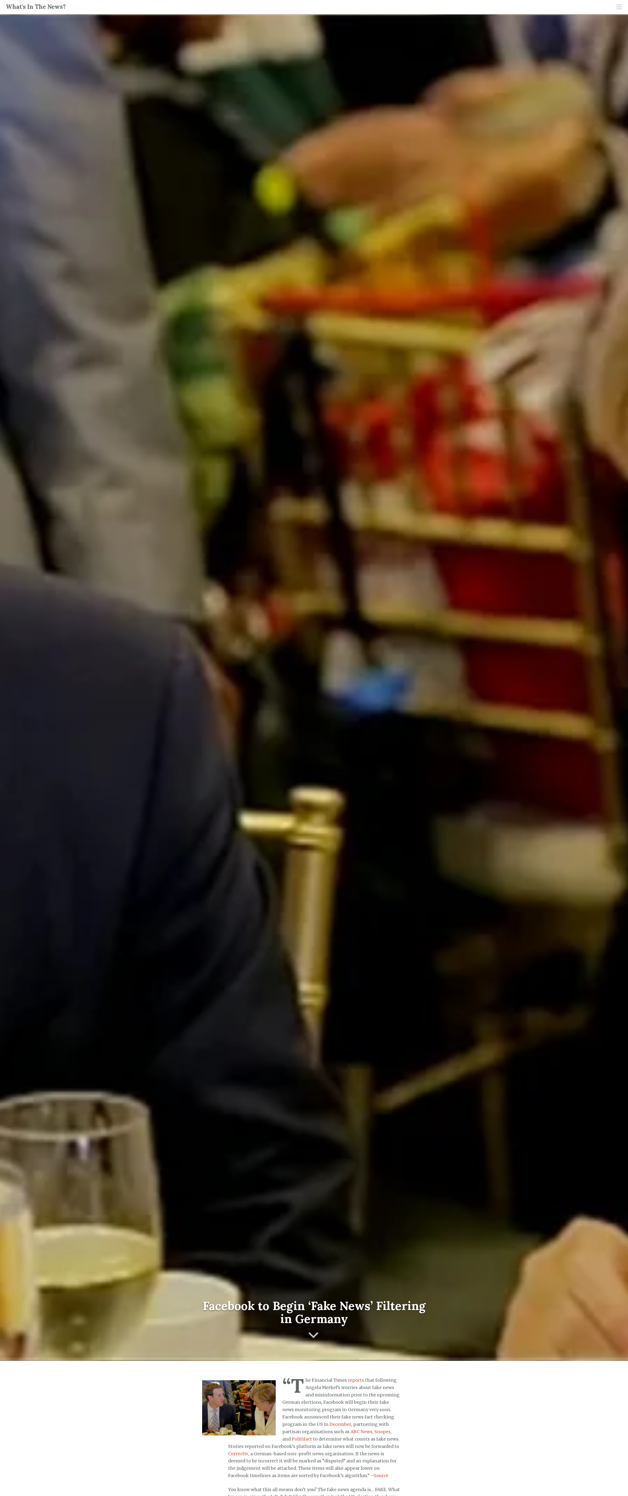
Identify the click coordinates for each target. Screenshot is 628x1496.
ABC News (361, 1431)
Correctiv (238, 1454)
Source (381, 1475)
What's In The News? (36, 7)
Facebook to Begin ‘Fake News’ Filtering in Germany (314, 1312)
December (340, 1424)
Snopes (382, 1431)
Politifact (302, 1439)
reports (356, 1380)
